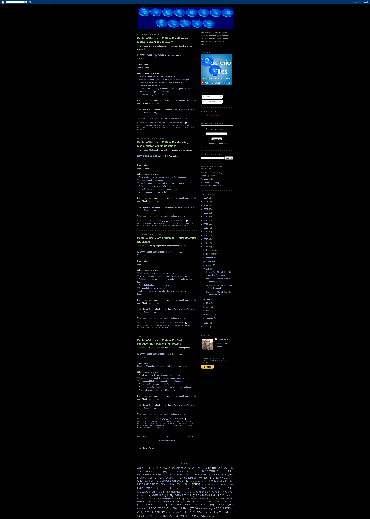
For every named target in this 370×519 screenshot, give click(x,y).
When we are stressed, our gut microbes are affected (161, 82)
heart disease (152, 225)
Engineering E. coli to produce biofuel (154, 384)
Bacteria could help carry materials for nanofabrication (161, 381)
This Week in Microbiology (212, 172)
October (209, 258)
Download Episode (151, 55)
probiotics (177, 225)
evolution (155, 127)
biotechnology (175, 325)
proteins (141, 427)
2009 (206, 327)
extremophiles (180, 423)
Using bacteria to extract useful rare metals (157, 76)
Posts (207, 97)
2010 (206, 323)
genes (158, 495)
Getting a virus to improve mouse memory (156, 273)
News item (141, 366)
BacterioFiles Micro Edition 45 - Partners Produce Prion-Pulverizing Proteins (162, 342)
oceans (189, 501)
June (208, 299)
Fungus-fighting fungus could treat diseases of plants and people (166, 387)
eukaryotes (143, 127)
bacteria (158, 125)
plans (205, 505)
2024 (206, 198)
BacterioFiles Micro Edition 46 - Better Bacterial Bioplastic (166, 240)
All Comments (210, 102)
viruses (203, 516)
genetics (182, 495)
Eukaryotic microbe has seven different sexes (158, 390)
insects (208, 498)
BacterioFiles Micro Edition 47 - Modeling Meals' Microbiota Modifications (162, 144)
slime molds (188, 512)
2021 (206, 209)
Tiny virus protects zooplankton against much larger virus (163, 276)
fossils (216, 492)
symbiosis (142, 129)
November (210, 254)
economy (205, 484)
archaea (223, 468)
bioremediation (193, 478)
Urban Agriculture (208, 176)
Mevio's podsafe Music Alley (175, 118)
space (205, 512)
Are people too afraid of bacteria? (152, 288)
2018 (206, 220)
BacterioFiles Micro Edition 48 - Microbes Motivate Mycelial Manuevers (162, 40)
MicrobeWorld (186, 109)
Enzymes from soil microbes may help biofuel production (162, 177)
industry (194, 499)
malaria (224, 499)
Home (167, 436)
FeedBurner (222, 144)
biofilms (201, 474)
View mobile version (167, 441)
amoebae (181, 468)
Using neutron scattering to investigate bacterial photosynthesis (165, 88)
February (210, 314)
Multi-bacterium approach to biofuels (154, 91)
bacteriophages (149, 474)
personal (227, 502)
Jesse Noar (223, 339)
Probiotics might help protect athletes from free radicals (162, 183)
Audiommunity (207, 179)
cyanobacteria (177, 421)
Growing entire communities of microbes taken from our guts (164, 79)
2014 (206, 235)
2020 (206, 213)
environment (152, 327)
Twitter (177, 109)
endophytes (144, 488)
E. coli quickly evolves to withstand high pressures (160, 375)
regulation (188, 127)
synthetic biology (160, 516)
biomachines (145, 478)
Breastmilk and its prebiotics (151, 85)
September (211, 261)
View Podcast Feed (211, 115)
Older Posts (192, 436)
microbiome (165, 225)
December (210, 250)
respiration (164, 327)
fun (227, 492)
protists (151, 427)
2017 (206, 224)
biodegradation (178, 475)
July (208, 269)
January (209, 318)
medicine (149, 425)
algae (148, 421)
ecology (188, 125)
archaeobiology (147, 472)
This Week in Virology (210, 182)
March (209, 311)
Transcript (141, 58)
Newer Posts (142, 436)
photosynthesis (177, 425)
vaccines (185, 516)
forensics (202, 492)
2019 (206, 217)
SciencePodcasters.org (147, 112)
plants (178, 127)
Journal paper (143, 264)
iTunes (151, 109)
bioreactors (161, 325)
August (209, 265)
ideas (153, 499)
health (170, 127)
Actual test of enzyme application (173, 366)
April (208, 307)
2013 (206, 239)
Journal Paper (143, 67)
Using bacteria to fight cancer (151, 180)
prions (190, 425)
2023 (206, 202)
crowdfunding (198, 481)
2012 (206, 243)
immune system (171, 498)
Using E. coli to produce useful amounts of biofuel (160, 189)
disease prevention (172, 125)
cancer (149, 481)
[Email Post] (185, 123)
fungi (163, 127)
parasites (208, 502)
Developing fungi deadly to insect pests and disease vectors (164, 378)
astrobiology (180, 472)
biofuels (220, 474)
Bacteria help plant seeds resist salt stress (157, 285)
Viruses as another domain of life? (153, 192)
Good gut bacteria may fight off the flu (155, 186)
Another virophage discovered (151, 94)
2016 (206, 228)
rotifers (170, 512)
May (208, 303)
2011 (206, 247)
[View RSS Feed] (202, 115)
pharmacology (161, 425)
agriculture (146, 468)
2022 (206, 205)
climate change (172, 481)
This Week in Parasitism (211, 186)
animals (148, 125)
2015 (206, 232)
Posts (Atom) (154, 448)
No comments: (176, 123)
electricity (221, 484)
